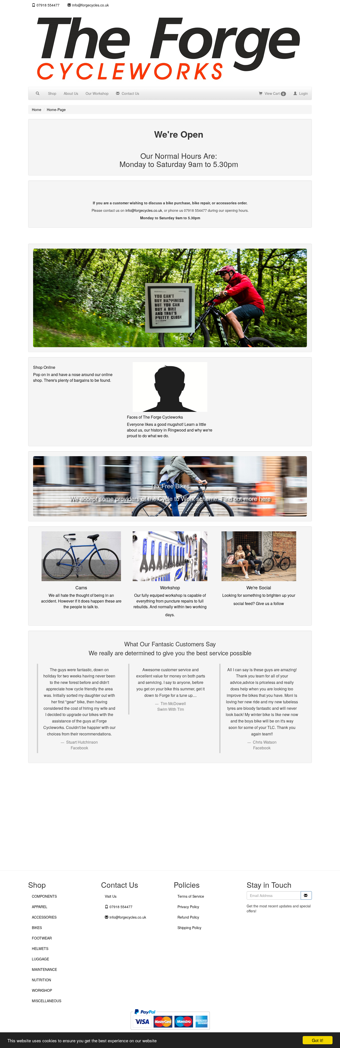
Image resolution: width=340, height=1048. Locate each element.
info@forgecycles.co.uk (143, 210)
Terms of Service (190, 896)
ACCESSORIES (44, 917)
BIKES (37, 927)
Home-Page (56, 109)
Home (36, 109)
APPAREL (39, 906)
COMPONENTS (44, 896)
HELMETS (40, 948)
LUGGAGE (40, 958)
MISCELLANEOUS (46, 1000)
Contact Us (130, 93)
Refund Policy (188, 917)
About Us (71, 93)
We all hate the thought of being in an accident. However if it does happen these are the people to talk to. (81, 600)
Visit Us (110, 896)
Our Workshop (97, 93)
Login (303, 93)
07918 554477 (48, 4)
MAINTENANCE (44, 969)
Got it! (317, 1040)
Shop (52, 93)
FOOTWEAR (42, 938)
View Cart (274, 93)
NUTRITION (41, 979)
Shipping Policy (189, 927)
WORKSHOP (42, 990)
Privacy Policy (188, 906)
